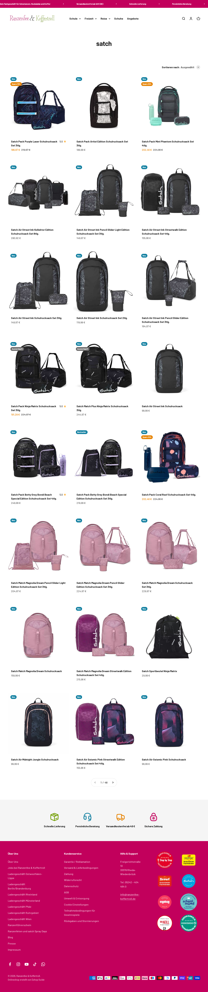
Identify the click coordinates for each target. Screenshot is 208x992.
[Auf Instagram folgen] (18, 964)
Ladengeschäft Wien (20, 919)
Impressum (14, 949)
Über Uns (13, 861)
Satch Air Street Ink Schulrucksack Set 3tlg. (36, 317)
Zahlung (68, 873)
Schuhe (118, 18)
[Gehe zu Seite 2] (113, 782)
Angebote (133, 18)
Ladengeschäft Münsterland (24, 900)
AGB (66, 892)
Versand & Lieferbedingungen (81, 867)
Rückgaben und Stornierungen (81, 920)
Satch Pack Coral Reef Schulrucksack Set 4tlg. (169, 494)
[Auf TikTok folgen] (35, 964)
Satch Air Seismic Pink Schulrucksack (164, 759)
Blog (10, 937)
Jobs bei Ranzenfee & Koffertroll (26, 867)
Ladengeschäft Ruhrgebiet (23, 912)
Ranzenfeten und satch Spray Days (27, 931)
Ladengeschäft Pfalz (19, 906)
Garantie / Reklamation (77, 861)
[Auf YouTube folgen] (26, 964)
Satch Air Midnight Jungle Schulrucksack (35, 759)
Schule (73, 18)
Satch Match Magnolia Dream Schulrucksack (36, 671)
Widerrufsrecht (73, 879)
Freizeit (89, 18)
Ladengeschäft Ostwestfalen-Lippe (25, 876)
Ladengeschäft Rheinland (22, 894)
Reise (104, 18)
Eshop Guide (38, 979)
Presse (12, 943)
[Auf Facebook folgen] (10, 964)
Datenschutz (71, 886)
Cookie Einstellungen (76, 904)
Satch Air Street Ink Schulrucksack (162, 406)
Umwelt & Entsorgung (76, 898)
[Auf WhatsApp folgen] (43, 964)
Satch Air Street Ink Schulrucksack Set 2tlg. (102, 317)
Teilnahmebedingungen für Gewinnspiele (79, 912)
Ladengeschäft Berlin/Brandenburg (19, 886)
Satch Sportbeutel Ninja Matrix (159, 671)
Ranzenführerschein (19, 925)
